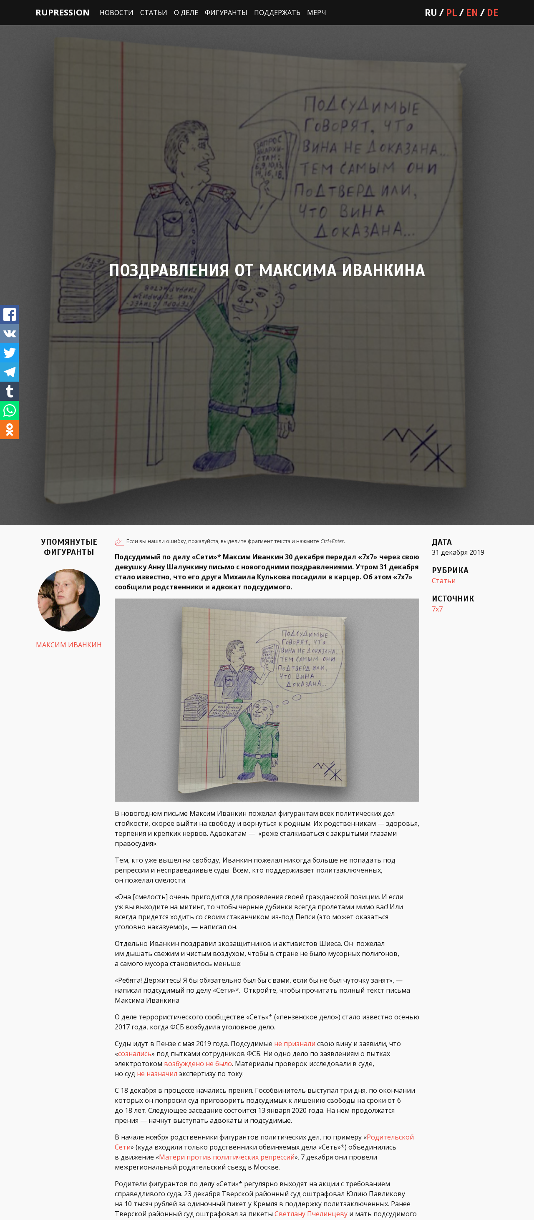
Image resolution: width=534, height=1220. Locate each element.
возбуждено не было (198, 1063)
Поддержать (277, 12)
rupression (62, 12)
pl (451, 12)
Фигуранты (226, 12)
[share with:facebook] (9, 314)
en (472, 12)
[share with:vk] (9, 333)
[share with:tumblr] (9, 391)
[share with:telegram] (9, 372)
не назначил (157, 1073)
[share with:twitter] (9, 352)
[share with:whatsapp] (9, 410)
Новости (117, 12)
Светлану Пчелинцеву (311, 1213)
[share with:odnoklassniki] (9, 429)
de (493, 12)
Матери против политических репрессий (227, 1157)
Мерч (316, 12)
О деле (186, 12)
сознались (134, 1053)
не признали (294, 1043)
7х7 (437, 609)
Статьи (153, 12)
